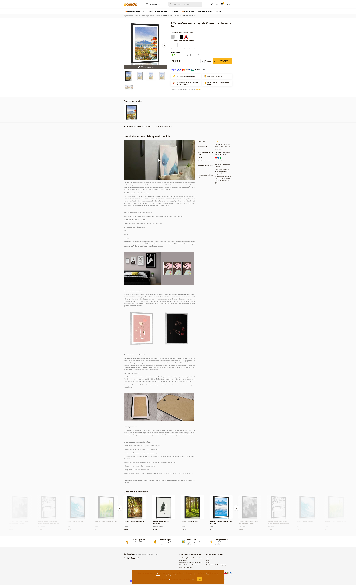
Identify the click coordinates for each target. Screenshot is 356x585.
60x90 (194, 45)
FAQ (207, 560)
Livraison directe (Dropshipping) (216, 565)
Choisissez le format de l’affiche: (183, 41)
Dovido (198, 89)
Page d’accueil (128, 16)
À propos (209, 558)
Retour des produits (185, 567)
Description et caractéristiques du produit (137, 126)
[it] (228, 573)
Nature (158, 16)
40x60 (187, 45)
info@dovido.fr (133, 558)
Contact (208, 562)
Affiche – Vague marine (75, 521)
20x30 (173, 45)
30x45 (180, 45)
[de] (225, 573)
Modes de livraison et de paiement (190, 565)
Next (164, 45)
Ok (200, 579)
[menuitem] (135, 11)
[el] (231, 573)
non (193, 579)
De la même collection (163, 126)
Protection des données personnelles (191, 562)
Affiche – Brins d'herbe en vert (106, 521)
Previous (119, 508)
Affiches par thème (148, 16)
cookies (158, 575)
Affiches (137, 16)
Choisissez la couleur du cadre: (182, 32)
